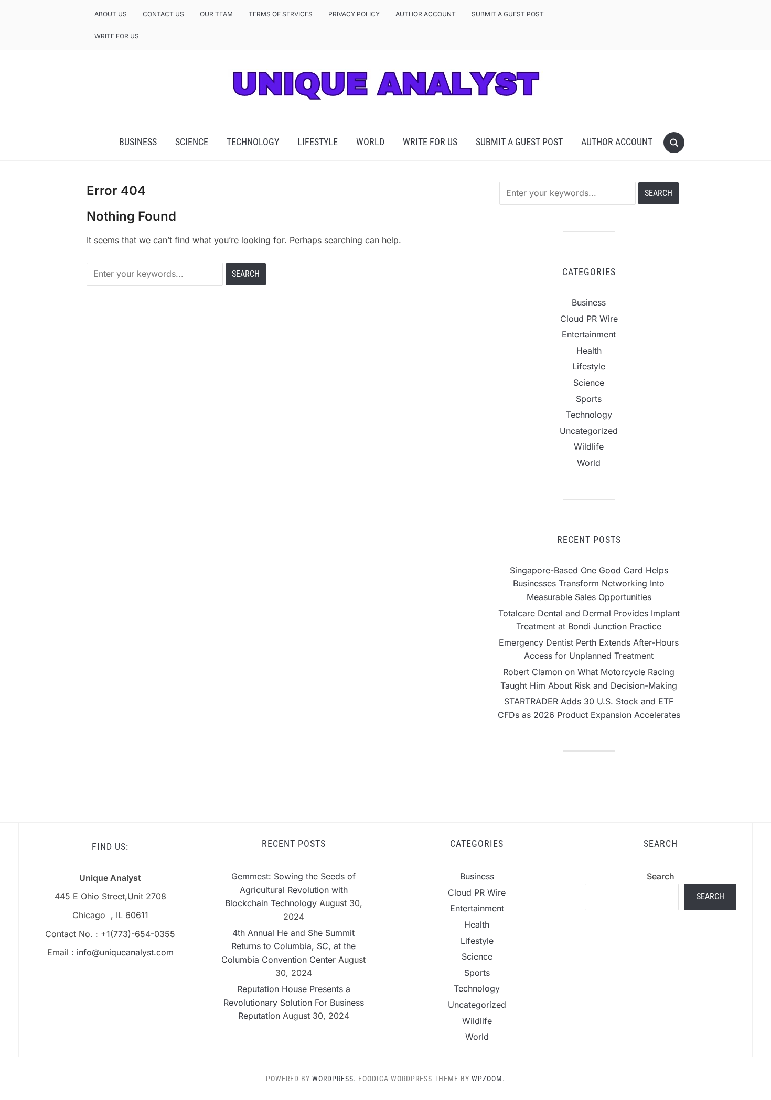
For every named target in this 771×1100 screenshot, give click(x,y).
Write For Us (116, 36)
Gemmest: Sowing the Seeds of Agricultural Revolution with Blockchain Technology (290, 889)
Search (660, 876)
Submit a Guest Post (508, 14)
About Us (110, 14)
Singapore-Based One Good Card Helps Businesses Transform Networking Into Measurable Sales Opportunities (589, 583)
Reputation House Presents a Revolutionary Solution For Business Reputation (293, 1002)
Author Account (425, 14)
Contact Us (163, 14)
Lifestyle (317, 141)
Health (589, 350)
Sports (589, 399)
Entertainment (589, 334)
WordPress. (334, 1078)
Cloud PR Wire (589, 318)
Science (191, 141)
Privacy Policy (354, 14)
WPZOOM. (488, 1078)
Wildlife (589, 446)
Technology (253, 141)
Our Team (216, 14)
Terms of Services (281, 14)
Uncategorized (589, 431)
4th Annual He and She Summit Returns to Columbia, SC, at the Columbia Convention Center (288, 946)
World (370, 141)
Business (138, 141)
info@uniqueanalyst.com (125, 952)
